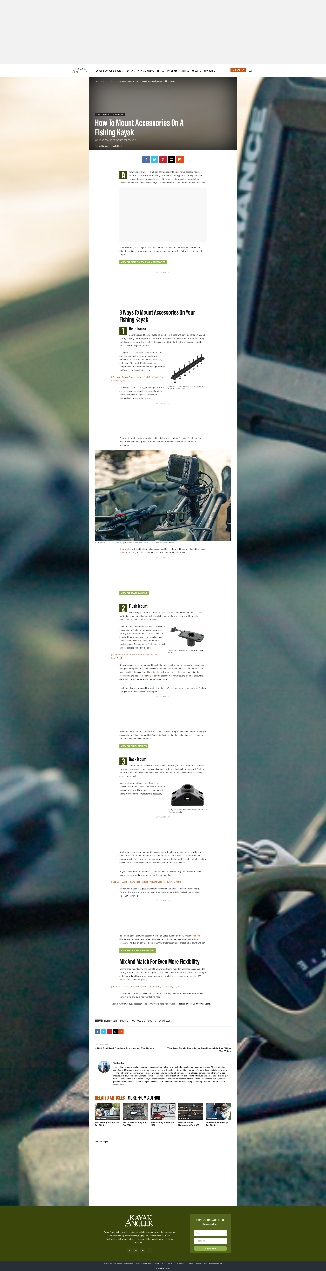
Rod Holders (138, 1021)
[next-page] (100, 1130)
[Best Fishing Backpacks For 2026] (107, 1111)
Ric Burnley (103, 145)
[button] (250, 71)
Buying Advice (101, 1119)
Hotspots (172, 70)
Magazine (209, 70)
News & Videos (146, 70)
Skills (160, 70)
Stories (185, 70)
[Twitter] (154, 159)
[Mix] (180, 159)
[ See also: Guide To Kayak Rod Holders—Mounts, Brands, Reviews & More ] (146, 881)
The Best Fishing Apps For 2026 (217, 1123)
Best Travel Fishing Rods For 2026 (135, 1123)
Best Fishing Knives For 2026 (162, 1123)
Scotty (152, 1021)
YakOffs (196, 70)
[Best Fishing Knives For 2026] (163, 1111)
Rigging (123, 1021)
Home (97, 81)
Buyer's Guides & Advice (109, 70)
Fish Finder (110, 1021)
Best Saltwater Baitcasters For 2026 (188, 1123)
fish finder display (127, 552)
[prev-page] (96, 1130)
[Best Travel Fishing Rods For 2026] (135, 1111)
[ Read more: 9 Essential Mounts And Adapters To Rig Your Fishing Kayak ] (145, 986)
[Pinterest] (163, 159)
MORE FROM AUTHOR (143, 1097)
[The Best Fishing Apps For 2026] (218, 1111)
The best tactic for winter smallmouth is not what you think (199, 1049)
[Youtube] (149, 1250)
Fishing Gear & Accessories (120, 81)
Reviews (130, 70)
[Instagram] (135, 1250)
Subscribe (238, 70)
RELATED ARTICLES (110, 1097)
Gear (105, 81)
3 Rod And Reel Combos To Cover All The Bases (124, 1048)
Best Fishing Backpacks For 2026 (107, 1123)
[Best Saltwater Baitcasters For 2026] (190, 1111)
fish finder (157, 672)
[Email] (171, 159)
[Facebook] (146, 159)
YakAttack (164, 1021)
